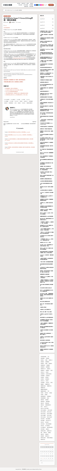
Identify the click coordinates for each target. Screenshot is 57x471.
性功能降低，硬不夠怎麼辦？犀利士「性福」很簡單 (46, 173)
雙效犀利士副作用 (43, 437)
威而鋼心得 (48, 368)
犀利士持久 (42, 422)
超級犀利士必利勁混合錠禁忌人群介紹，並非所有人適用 (46, 42)
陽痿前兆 (49, 432)
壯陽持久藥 (5, 16)
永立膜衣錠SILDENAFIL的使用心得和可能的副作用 (46, 236)
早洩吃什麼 (46, 392)
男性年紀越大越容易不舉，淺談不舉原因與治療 (46, 107)
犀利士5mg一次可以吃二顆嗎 (44, 408)
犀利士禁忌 (42, 425)
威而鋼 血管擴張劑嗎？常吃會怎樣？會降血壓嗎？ (46, 103)
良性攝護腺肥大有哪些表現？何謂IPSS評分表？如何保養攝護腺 (46, 320)
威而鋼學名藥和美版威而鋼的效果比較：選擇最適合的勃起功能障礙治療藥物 (46, 53)
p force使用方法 (13, 99)
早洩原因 (42, 392)
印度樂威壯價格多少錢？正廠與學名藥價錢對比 (46, 88)
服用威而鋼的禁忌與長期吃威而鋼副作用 (46, 265)
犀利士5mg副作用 (43, 411)
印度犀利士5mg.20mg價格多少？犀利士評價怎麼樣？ (46, 277)
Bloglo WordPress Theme (37, 469)
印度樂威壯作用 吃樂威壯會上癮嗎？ (46, 79)
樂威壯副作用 (42, 401)
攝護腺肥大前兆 (47, 384)
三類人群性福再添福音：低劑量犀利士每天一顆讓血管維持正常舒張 (16, 93)
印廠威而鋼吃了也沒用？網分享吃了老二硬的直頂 (46, 77)
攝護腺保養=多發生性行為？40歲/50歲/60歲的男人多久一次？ (46, 94)
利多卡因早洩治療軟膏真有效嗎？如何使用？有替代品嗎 (46, 85)
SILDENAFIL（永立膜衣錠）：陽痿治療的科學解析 (47, 256)
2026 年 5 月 (42, 28)
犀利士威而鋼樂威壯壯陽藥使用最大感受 (46, 160)
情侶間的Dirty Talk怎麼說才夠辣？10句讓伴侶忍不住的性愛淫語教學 (46, 74)
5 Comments (19, 22)
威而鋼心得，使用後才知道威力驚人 (46, 128)
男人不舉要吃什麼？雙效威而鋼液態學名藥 (46, 150)
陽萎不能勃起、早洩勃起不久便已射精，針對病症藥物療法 (46, 169)
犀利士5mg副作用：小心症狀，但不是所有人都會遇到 (46, 213)
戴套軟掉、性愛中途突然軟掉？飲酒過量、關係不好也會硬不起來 (46, 271)
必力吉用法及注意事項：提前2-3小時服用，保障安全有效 (46, 343)
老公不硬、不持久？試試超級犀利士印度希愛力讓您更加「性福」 (46, 245)
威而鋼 (9, 16)
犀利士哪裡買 (42, 420)
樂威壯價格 (46, 399)
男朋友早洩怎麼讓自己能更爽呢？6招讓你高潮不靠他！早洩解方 (46, 70)
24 (41, 458)
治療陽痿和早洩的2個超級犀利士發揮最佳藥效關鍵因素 (46, 38)
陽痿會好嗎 (46, 434)
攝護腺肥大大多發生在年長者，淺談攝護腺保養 (46, 132)
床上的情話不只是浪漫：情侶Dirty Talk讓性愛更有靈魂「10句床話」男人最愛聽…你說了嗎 (46, 139)
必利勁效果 (42, 377)
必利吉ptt (47, 380)
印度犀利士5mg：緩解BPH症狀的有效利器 (46, 203)
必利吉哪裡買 (31, 101)
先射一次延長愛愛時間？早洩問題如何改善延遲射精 (46, 157)
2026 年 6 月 (42, 25)
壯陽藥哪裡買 (47, 361)
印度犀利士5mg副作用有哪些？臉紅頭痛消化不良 (46, 337)
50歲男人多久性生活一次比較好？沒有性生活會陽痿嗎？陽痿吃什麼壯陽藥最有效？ (46, 45)
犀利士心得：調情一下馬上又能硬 (46, 311)
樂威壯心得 (42, 403)
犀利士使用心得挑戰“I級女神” (45, 301)
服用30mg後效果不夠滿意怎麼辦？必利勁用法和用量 (47, 176)
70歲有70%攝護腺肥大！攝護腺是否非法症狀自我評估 (46, 324)
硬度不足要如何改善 (49, 427)
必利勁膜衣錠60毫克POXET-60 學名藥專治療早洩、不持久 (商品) (16, 94)
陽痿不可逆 (45, 432)
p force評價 (23, 99)
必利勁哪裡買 (42, 375)
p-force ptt (27, 99)
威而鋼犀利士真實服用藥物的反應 (46, 178)
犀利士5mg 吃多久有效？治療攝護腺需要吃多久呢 (46, 153)
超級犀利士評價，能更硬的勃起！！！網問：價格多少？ (46, 334)
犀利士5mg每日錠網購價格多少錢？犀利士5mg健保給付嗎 (46, 291)
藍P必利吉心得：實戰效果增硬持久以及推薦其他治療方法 (46, 219)
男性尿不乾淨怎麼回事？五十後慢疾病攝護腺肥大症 (46, 143)
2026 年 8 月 (42, 18)
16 (52, 453)
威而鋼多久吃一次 (43, 368)
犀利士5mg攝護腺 (43, 415)
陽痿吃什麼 (42, 434)
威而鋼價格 (48, 365)
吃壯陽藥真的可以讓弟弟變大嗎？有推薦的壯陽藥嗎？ (46, 163)
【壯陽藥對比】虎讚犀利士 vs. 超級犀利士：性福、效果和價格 (47, 223)
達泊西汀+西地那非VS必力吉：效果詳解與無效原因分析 (47, 346)
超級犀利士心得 (49, 430)
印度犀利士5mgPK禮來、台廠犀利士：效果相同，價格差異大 (46, 210)
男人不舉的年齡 (47, 425)
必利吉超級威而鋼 (7, 27)
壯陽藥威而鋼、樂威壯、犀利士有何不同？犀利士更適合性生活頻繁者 (46, 32)
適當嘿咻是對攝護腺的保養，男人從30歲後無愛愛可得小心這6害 (46, 110)
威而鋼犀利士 (42, 370)
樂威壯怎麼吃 (47, 403)
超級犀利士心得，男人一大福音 (45, 242)
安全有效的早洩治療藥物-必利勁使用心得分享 (46, 135)
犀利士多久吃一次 (48, 420)
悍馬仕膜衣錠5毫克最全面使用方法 (46, 67)
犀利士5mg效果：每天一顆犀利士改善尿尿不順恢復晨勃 (46, 249)
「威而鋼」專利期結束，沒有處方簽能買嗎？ (46, 35)
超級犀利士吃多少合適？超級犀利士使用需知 (46, 299)
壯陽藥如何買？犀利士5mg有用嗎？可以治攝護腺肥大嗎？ (46, 196)
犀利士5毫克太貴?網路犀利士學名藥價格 (46, 285)
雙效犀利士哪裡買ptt (50, 437)
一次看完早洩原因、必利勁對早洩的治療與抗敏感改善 (46, 120)
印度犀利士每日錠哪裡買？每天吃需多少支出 (46, 331)
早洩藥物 (46, 394)
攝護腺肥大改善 (43, 387)
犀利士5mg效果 (49, 415)
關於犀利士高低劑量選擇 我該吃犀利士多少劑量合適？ (46, 327)
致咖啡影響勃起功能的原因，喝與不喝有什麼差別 (46, 146)
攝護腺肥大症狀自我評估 (44, 389)
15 (50, 453)
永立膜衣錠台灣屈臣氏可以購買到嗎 (46, 190)
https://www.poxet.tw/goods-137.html (19, 58)
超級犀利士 (12, 107)
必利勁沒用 (46, 377)
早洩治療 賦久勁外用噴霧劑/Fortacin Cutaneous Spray (46, 124)
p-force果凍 (11, 101)
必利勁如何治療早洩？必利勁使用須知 (46, 126)
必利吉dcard (25, 101)
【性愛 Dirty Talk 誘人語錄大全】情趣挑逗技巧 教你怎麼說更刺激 (47, 233)
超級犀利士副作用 (43, 430)
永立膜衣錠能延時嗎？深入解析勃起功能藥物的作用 (46, 65)
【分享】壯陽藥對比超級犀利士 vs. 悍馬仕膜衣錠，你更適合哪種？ (47, 229)
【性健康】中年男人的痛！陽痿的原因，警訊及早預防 (46, 61)
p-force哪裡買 (6, 101)
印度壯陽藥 (7, 5)
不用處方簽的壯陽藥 (43, 356)
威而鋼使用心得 (43, 365)
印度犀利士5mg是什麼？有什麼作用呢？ (46, 315)
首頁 (5, 10)
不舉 (48, 356)
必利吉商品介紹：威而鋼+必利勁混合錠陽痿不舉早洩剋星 (46, 268)
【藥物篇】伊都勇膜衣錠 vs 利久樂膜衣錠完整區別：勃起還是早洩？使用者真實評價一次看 (46, 281)
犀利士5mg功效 (49, 411)
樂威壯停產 (42, 399)
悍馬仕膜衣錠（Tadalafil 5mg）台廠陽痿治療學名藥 (46, 50)
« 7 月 (41, 462)
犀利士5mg (45, 406)
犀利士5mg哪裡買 (49, 413)
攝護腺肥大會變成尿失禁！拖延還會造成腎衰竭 (46, 350)
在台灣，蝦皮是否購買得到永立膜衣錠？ (46, 184)
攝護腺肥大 (42, 384)
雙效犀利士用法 (43, 439)
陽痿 (41, 432)
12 (44, 453)
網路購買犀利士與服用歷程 (44, 274)
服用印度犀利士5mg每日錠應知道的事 (46, 317)
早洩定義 (50, 392)
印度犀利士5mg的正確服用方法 (45, 309)
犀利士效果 (46, 422)
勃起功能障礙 (42, 358)
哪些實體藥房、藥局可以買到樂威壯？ (11, 88)
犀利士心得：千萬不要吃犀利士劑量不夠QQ (46, 304)
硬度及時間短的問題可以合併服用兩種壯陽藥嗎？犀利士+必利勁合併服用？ (46, 252)
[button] (51, 5)
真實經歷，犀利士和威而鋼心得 (45, 166)
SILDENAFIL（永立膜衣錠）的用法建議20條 (46, 193)
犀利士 (42, 406)
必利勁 (51, 370)
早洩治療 (42, 394)
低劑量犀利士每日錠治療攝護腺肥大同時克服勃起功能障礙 (46, 207)
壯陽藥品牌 (42, 361)
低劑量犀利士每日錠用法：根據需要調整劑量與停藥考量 (46, 200)
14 (48, 453)
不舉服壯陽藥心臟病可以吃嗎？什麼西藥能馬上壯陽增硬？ (13, 81)
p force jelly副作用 (6, 99)
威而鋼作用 (50, 363)
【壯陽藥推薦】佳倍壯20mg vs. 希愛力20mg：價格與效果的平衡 (46, 240)
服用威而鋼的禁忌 (43, 396)
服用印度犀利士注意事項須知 (45, 340)
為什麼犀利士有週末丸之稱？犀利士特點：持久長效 (14, 89)
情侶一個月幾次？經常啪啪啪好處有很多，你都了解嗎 (46, 113)
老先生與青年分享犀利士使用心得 (46, 287)
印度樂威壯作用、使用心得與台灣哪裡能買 (46, 100)
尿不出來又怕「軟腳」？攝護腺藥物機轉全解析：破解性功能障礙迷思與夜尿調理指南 (46, 294)
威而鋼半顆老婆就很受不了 (44, 91)
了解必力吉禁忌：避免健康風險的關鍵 (46, 261)
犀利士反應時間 (48, 418)
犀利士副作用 (42, 418)
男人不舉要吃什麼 (43, 427)
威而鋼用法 (47, 370)
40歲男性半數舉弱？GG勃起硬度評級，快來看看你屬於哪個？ (47, 259)
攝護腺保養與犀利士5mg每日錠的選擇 (46, 216)
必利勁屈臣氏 (47, 375)
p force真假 (18, 99)
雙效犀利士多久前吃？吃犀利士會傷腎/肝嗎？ (46, 187)
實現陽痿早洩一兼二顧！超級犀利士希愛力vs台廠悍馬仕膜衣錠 (46, 226)
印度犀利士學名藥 (43, 307)
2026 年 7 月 (42, 22)
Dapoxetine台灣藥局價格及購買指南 (11, 91)
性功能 (51, 382)
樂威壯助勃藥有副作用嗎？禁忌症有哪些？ (46, 117)
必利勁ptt (21, 101)
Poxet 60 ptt (16, 101)
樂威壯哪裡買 (47, 401)
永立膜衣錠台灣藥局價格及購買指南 (46, 181)
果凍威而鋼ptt (49, 396)
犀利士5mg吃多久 (43, 413)
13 (46, 453)
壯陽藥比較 (42, 363)
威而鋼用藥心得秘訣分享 (44, 82)
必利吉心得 (47, 382)
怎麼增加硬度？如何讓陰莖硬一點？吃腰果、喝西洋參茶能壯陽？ (15, 79)
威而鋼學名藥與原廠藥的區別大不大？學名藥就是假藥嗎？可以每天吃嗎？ (46, 58)
